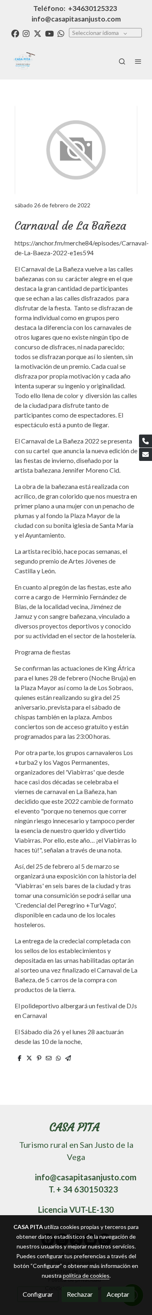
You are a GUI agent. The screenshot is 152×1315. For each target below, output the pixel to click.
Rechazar (80, 1294)
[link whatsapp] (61, 33)
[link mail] (145, 454)
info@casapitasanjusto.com (76, 19)
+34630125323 (92, 8)
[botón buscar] (122, 61)
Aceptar (118, 1294)
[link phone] (145, 441)
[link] (22, 61)
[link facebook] (15, 33)
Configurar (38, 1294)
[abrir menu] (138, 61)
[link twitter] (37, 33)
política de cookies (86, 1275)
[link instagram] (26, 33)
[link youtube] (49, 33)
